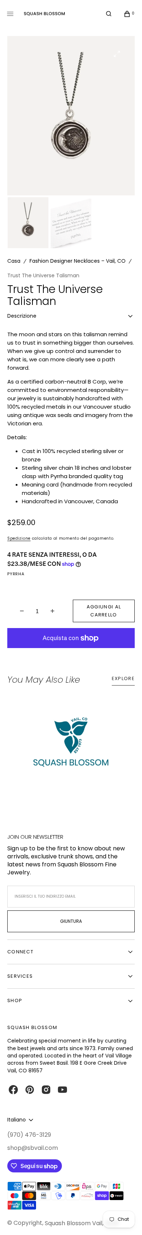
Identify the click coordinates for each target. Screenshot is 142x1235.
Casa (13, 261)
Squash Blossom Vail (73, 1223)
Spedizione (19, 538)
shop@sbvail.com (32, 1148)
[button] (108, 14)
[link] (71, 746)
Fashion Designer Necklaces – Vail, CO (77, 261)
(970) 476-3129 (29, 1135)
